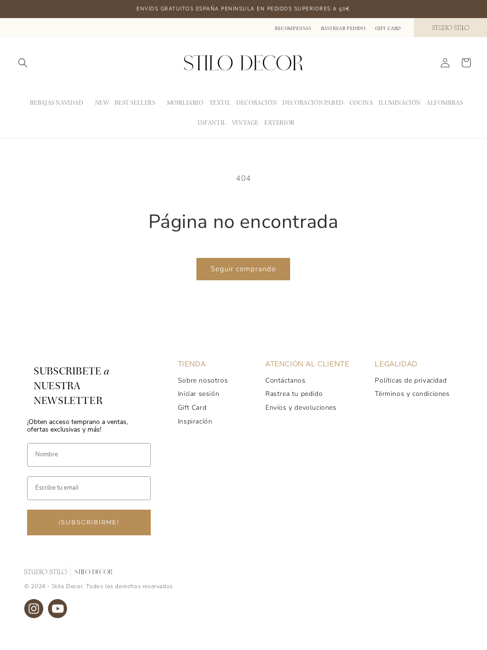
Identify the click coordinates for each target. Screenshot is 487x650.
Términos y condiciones (412, 393)
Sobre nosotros (203, 380)
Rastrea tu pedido (293, 393)
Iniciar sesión (198, 393)
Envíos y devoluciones (301, 407)
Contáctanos (285, 380)
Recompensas (293, 28)
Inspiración (195, 421)
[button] (22, 62)
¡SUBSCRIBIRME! (88, 522)
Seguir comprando (243, 269)
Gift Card (388, 28)
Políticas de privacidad (411, 380)
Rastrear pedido (343, 28)
